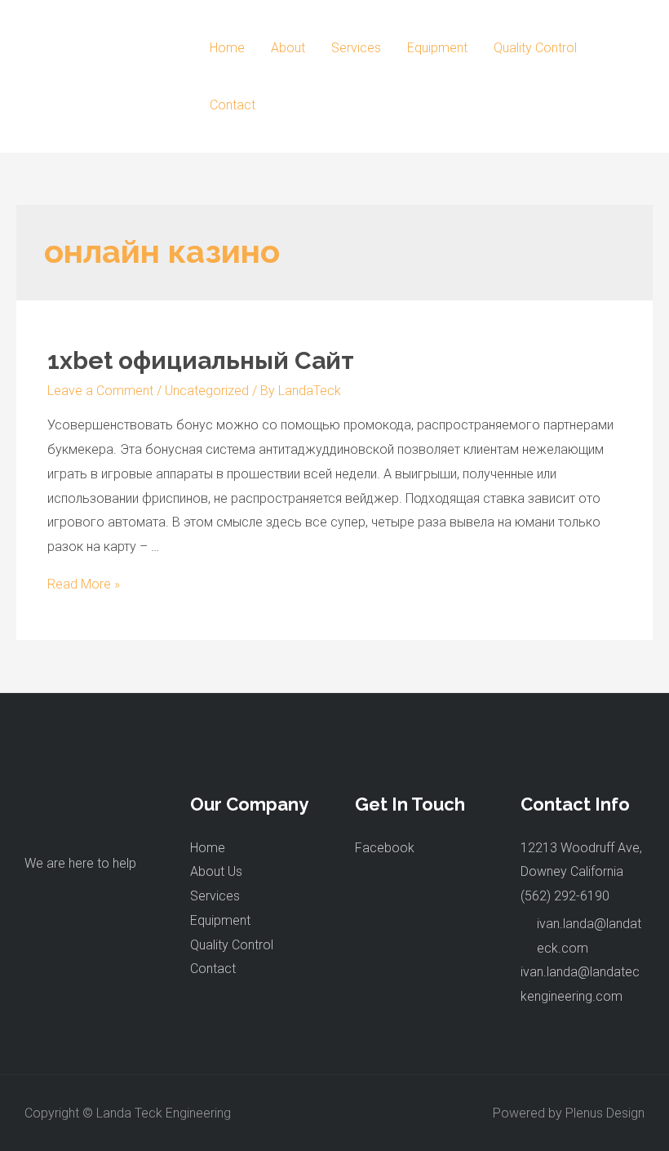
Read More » (83, 584)
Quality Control (535, 48)
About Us (216, 871)
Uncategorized (207, 390)
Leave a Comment (100, 390)
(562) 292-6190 (565, 896)
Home (227, 48)
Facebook (384, 847)
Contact (232, 105)
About (288, 48)
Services (356, 48)
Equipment (437, 48)
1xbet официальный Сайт (200, 360)
